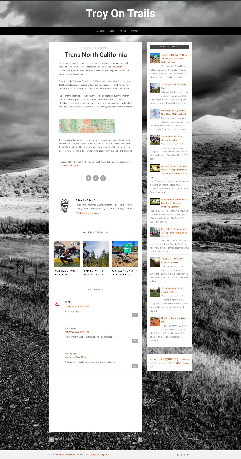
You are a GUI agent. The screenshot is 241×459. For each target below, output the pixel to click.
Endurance (162, 363)
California (103, 48)
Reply (135, 315)
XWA (152, 367)
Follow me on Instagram (88, 213)
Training (185, 363)
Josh (68, 302)
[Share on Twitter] (95, 178)
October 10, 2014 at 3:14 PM (77, 306)
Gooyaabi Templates (99, 454)
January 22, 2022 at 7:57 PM (77, 332)
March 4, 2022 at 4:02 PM (75, 357)
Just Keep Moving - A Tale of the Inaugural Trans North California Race (174, 59)
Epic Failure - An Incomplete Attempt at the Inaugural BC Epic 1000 (174, 233)
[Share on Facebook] (88, 178)
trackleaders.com (70, 165)
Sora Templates (67, 454)
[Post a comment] (103, 178)
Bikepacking (90, 48)
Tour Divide (174, 362)
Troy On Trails (85, 200)
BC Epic (153, 359)
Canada (153, 363)
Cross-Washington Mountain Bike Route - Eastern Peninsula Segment (174, 203)
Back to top (183, 455)
